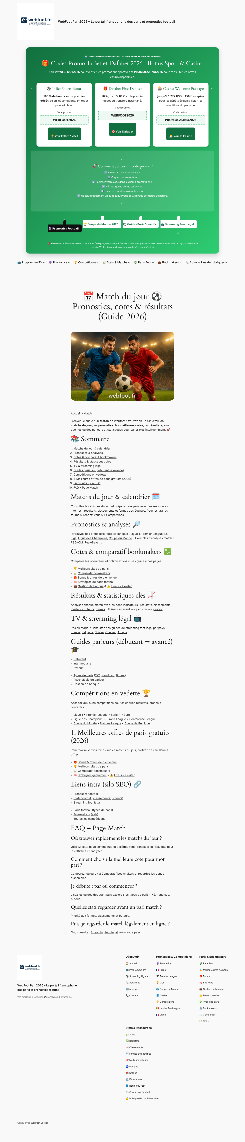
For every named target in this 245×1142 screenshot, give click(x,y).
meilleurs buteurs (82, 609)
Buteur (120, 675)
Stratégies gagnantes (92, 775)
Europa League (116, 719)
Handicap (108, 675)
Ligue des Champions (92, 538)
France (75, 632)
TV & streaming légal (87, 466)
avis (94, 814)
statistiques (115, 429)
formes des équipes (132, 510)
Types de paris (83, 675)
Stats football (83, 798)
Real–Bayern (92, 542)
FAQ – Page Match (86, 487)
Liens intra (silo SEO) (87, 483)
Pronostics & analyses (88, 452)
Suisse (99, 632)
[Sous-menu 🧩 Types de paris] (220, 1002)
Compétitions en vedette (90, 474)
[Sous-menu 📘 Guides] (168, 995)
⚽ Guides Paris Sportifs (139, 224)
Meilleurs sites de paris (93, 568)
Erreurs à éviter (121, 586)
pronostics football (103, 533)
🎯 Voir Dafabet (122, 131)
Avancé (78, 667)
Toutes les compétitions (89, 818)
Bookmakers (82, 814)
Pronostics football (86, 793)
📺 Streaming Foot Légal (177, 224)
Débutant (80, 659)
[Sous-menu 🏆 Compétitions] (97, 262)
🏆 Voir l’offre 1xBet (64, 136)
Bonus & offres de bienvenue (97, 577)
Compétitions (115, 515)
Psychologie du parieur (89, 679)
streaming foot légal (139, 628)
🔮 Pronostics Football (63, 228)
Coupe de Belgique (137, 723)
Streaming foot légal (87, 802)
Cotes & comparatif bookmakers (95, 457)
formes (100, 609)
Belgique (87, 632)
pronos (157, 609)
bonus (160, 873)
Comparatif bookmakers (94, 573)
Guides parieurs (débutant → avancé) (99, 470)
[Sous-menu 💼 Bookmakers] (180, 262)
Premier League (152, 533)
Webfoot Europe (39, 1122)
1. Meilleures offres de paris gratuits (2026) (102, 479)
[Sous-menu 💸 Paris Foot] (153, 262)
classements (106, 510)
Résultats (160, 846)
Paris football (82, 810)
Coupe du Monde (120, 538)
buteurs (117, 798)
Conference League (142, 719)
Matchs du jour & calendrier (92, 448)
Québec (110, 632)
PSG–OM (77, 542)
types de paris (102, 810)
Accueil (75, 413)
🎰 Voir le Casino (180, 136)
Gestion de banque (91, 586)
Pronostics (143, 846)
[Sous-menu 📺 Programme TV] (44, 262)
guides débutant (94, 894)
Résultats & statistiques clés (92, 461)
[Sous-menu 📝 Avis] (209, 1021)
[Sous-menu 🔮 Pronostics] (69, 262)
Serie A (115, 714)
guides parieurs (92, 429)
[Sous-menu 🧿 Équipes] (139, 1066)
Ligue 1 (135, 533)
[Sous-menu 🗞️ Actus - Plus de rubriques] (226, 262)
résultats (90, 510)
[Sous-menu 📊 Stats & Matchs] (129, 262)
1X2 (97, 675)
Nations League (110, 723)
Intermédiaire (82, 663)
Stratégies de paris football (96, 582)
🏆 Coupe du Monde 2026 (100, 224)
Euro (127, 714)
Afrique (122, 632)
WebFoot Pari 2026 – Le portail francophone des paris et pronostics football (116, 22)
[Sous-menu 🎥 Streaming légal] (147, 976)
